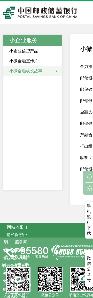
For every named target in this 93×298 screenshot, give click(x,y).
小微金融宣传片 (23, 61)
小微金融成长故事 (25, 71)
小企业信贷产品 (23, 51)
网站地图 (15, 227)
